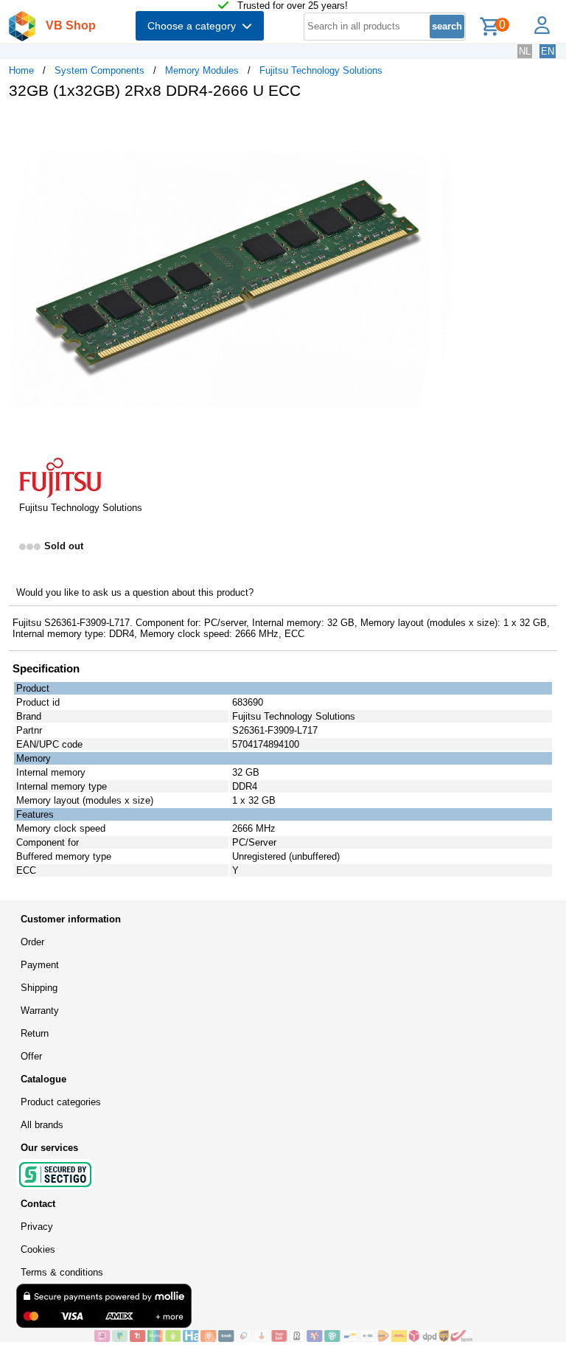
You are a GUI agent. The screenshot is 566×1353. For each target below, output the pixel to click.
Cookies (38, 1249)
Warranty (40, 1010)
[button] (438, 126)
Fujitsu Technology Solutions (320, 70)
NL (525, 51)
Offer (31, 1056)
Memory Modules (202, 70)
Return (35, 1033)
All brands (42, 1124)
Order (32, 941)
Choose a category (194, 26)
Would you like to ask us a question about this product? (135, 592)
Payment (40, 964)
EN (547, 51)
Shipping (39, 987)
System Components (99, 70)
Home (21, 70)
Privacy (37, 1226)
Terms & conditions (62, 1272)
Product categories (61, 1101)
